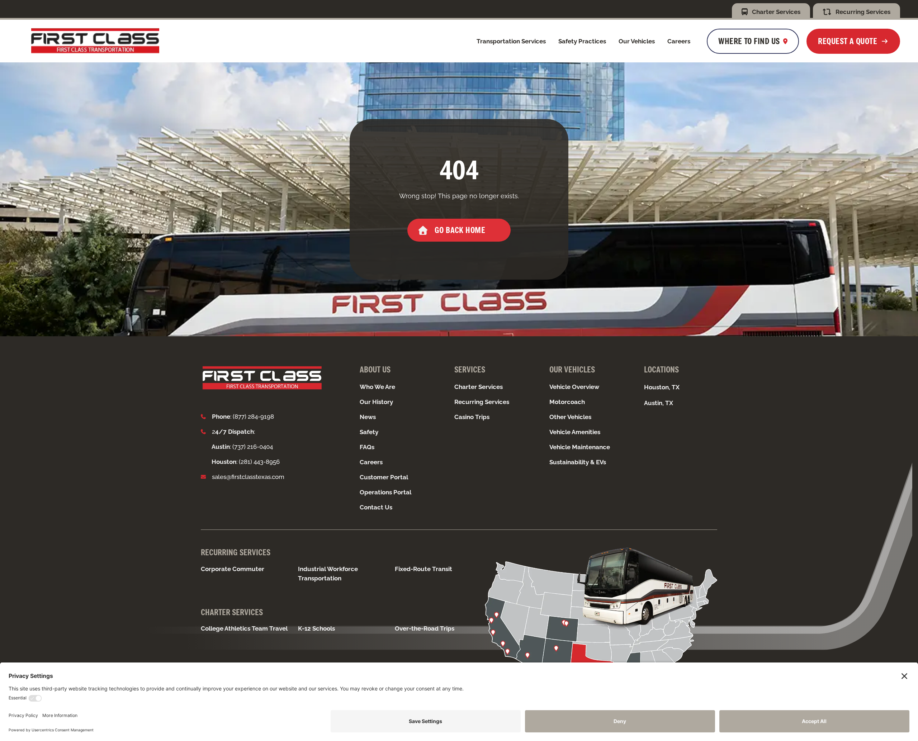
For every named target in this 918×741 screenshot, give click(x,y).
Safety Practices (582, 41)
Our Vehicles (637, 41)
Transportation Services (511, 41)
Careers (678, 41)
